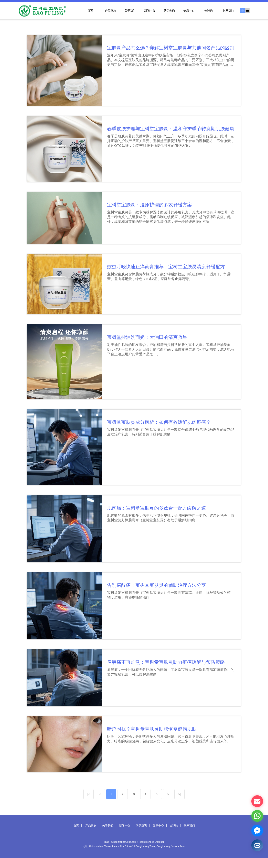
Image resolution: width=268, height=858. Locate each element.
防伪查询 (169, 10)
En (247, 10)
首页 (90, 10)
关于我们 (130, 10)
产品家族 (110, 10)
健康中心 (188, 10)
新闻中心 (149, 10)
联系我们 (228, 10)
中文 (242, 11)
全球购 (208, 10)
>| (179, 794)
